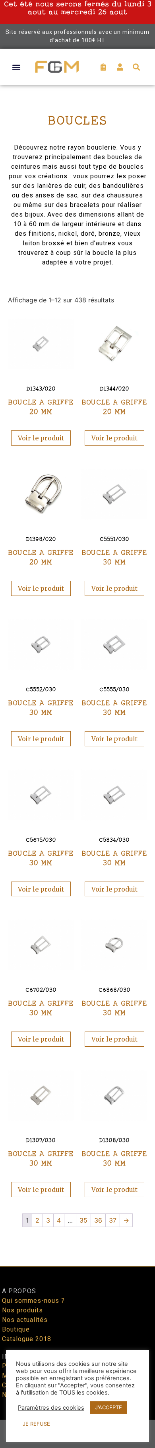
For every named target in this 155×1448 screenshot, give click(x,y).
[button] (16, 66)
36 (98, 1220)
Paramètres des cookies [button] (51, 1407)
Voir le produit (41, 438)
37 (112, 1220)
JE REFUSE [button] (36, 1423)
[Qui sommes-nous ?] (77, 1301)
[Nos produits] (77, 1310)
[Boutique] (77, 1329)
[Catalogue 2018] (77, 1339)
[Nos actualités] (77, 1320)
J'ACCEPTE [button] (108, 1407)
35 (83, 1220)
